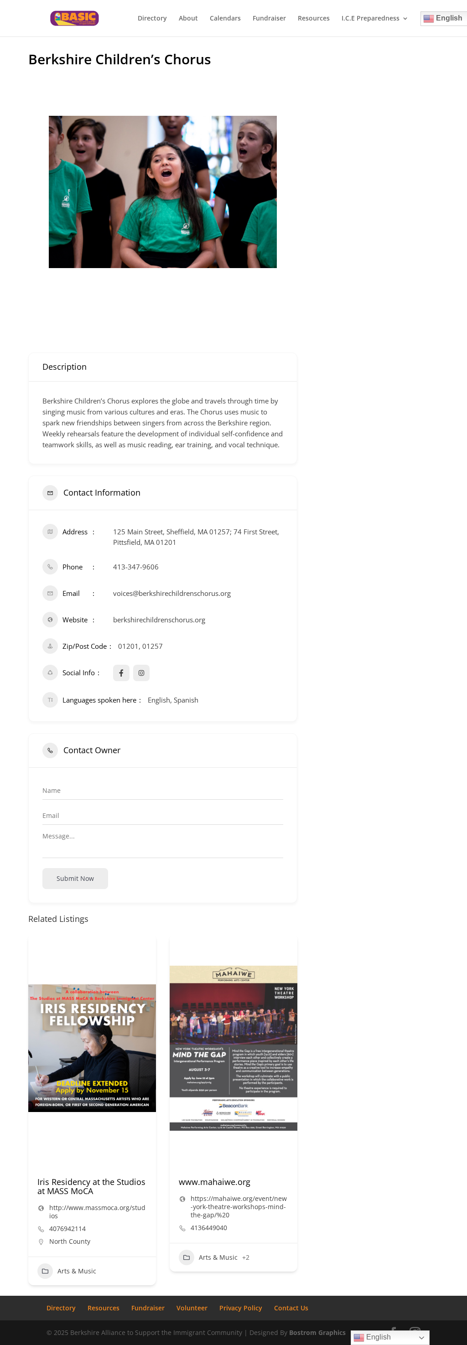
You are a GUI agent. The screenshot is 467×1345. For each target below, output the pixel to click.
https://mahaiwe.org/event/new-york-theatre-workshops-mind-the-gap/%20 (239, 1207)
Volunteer (192, 1308)
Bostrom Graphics (317, 1332)
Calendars (225, 18)
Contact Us (291, 1308)
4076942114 (67, 1229)
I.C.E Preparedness (371, 18)
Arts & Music (76, 1271)
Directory (152, 18)
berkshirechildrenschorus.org (159, 619)
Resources (314, 18)
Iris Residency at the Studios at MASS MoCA (91, 1186)
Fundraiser (269, 18)
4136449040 (209, 1228)
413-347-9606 (136, 566)
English (377, 1337)
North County (69, 1241)
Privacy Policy (240, 1308)
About (188, 18)
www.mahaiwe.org (214, 1181)
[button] (35, 1115)
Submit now (75, 878)
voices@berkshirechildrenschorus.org (172, 593)
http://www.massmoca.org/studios (97, 1212)
